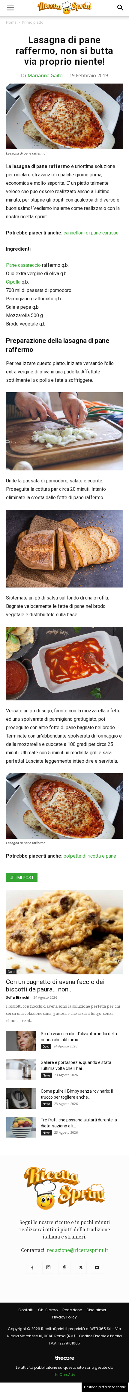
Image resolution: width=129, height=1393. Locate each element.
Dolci (11, 972)
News (46, 1075)
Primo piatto (33, 22)
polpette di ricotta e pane (90, 856)
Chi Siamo (48, 1309)
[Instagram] (48, 1268)
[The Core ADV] (64, 1360)
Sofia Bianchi (17, 997)
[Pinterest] (64, 1268)
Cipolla (13, 282)
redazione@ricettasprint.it (77, 1250)
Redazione (72, 1309)
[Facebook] (32, 1268)
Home (11, 22)
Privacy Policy (64, 1317)
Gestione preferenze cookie (105, 1387)
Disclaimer (96, 1309)
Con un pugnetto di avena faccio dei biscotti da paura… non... (55, 985)
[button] (10, 8)
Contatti (25, 1309)
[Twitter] (81, 1268)
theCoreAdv (64, 1374)
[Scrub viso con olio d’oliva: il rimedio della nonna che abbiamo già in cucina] (21, 1041)
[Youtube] (97, 1268)
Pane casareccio (23, 265)
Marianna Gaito (45, 75)
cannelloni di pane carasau (91, 233)
